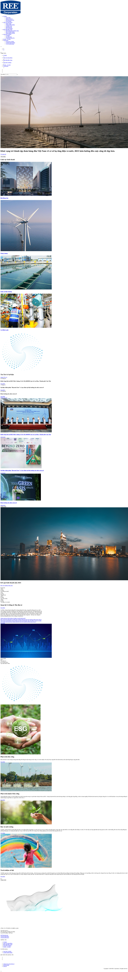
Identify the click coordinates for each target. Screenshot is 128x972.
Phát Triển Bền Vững (7, 29)
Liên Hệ (5, 966)
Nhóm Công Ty (9, 18)
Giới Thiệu (8, 17)
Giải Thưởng (8, 21)
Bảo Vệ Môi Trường (10, 32)
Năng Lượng (8, 23)
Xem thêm (3, 383)
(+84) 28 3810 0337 (5, 937)
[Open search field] (1, 46)
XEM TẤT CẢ (4, 377)
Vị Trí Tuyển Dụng (10, 43)
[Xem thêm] (21, 754)
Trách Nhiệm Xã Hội (10, 33)
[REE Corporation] (11, 14)
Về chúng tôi (3, 154)
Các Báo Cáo (9, 36)
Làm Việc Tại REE (10, 41)
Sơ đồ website (6, 965)
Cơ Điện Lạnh (9, 26)
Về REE (5, 16)
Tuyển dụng (5, 40)
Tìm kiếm (3, 74)
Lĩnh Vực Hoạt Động (7, 22)
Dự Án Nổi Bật (9, 28)
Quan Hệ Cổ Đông (7, 34)
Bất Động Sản (9, 27)
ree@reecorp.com (4, 935)
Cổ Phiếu (8, 35)
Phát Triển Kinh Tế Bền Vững (12, 30)
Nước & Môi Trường (10, 24)
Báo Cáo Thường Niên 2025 (7, 585)
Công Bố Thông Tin (10, 38)
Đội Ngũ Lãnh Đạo (10, 20)
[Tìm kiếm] (17, 74)
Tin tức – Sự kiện (7, 39)
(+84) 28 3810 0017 (5, 936)
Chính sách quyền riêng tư (8, 963)
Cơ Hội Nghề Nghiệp (10, 42)
